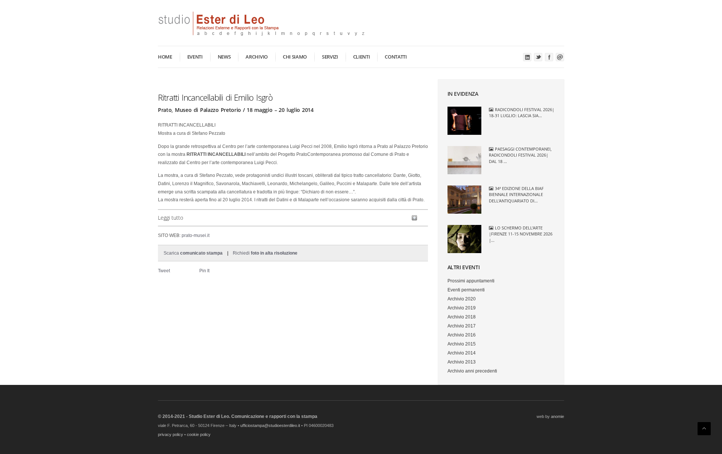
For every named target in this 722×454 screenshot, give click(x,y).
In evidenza (462, 93)
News (224, 56)
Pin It (204, 270)
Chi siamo (295, 56)
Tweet (164, 270)
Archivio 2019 (461, 308)
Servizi (330, 56)
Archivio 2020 (461, 299)
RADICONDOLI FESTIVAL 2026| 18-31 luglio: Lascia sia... (522, 113)
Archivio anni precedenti (472, 371)
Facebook (549, 57)
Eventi (195, 56)
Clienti (361, 56)
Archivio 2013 (461, 362)
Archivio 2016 (461, 335)
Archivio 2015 (461, 344)
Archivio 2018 (461, 317)
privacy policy (170, 434)
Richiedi (265, 253)
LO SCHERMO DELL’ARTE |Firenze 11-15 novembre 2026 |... (520, 234)
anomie (557, 416)
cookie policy (199, 434)
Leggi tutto (170, 217)
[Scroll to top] (704, 428)
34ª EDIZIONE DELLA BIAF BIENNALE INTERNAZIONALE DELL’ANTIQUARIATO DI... (516, 195)
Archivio (256, 56)
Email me (560, 57)
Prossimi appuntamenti (470, 281)
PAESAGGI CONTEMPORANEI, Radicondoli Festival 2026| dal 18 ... (520, 155)
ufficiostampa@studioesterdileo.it (270, 425)
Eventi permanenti (466, 290)
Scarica (172, 253)
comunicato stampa (201, 253)
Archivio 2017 (461, 326)
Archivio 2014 (461, 353)
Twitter (538, 57)
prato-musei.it (195, 235)
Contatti (396, 56)
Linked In (527, 57)
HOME (165, 56)
